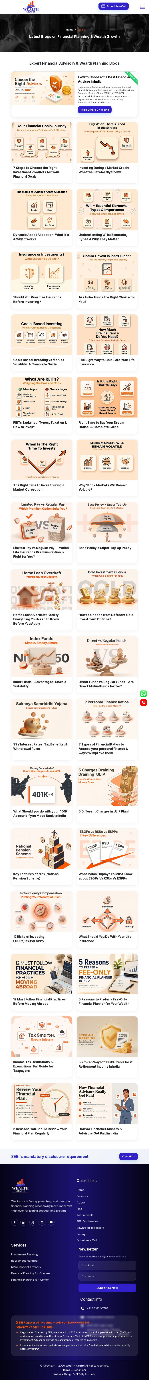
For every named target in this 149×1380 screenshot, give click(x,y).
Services (82, 1196)
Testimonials (85, 1215)
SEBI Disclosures (87, 1221)
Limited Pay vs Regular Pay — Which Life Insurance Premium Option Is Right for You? (41, 552)
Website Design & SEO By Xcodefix (74, 1374)
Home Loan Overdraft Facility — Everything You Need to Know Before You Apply (38, 619)
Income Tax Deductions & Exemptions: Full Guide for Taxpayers (33, 1066)
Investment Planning (24, 1254)
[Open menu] (142, 7)
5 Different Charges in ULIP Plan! (104, 811)
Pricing (81, 1234)
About (81, 1202)
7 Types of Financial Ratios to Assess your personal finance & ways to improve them (103, 748)
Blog (79, 1209)
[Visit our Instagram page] (42, 1222)
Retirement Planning (24, 1261)
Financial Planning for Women (30, 1280)
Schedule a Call (87, 1240)
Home (69, 29)
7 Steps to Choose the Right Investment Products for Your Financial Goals (36, 172)
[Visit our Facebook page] (14, 1222)
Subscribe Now (107, 1288)
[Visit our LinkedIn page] (23, 1222)
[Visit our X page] (32, 1222)
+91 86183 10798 (97, 1308)
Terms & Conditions (74, 1369)
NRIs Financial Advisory (26, 1267)
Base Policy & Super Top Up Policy (105, 548)
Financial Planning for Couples (30, 1273)
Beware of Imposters (90, 1228)
